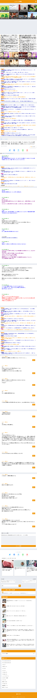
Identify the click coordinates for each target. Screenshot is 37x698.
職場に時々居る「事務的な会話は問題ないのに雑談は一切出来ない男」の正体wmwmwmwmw (27, 35)
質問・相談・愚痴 (13, 558)
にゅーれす (4, 668)
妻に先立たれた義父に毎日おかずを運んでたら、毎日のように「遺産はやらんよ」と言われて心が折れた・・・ (9, 41)
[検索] (20, 586)
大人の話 (7, 558)
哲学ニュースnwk (5, 687)
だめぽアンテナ (4, 666)
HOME (19, 694)
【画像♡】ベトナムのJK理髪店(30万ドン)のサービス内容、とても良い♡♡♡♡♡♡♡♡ (27, 40)
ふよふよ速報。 (18, 1)
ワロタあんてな (4, 672)
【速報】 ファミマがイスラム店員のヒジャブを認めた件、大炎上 (8, 37)
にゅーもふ (4, 670)
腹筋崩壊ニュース (5, 685)
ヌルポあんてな (4, 674)
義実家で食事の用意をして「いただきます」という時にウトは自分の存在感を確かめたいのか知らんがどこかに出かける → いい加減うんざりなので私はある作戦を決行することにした (9, 43)
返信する (34, 395)
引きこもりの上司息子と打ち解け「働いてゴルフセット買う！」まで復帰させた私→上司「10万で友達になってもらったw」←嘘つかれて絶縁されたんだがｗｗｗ (28, 44)
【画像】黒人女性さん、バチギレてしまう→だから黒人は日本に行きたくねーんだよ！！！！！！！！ (9, 51)
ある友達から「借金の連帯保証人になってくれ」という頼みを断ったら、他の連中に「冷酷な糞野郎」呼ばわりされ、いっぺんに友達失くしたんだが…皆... (9, 46)
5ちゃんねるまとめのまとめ (6, 662)
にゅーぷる (4, 679)
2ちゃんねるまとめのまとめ (6, 660)
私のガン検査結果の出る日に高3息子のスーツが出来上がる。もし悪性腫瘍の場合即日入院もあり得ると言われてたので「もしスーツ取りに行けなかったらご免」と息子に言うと (27, 38)
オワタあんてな (4, 683)
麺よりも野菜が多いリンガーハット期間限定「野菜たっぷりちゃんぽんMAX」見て (9, 35)
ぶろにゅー (4, 664)
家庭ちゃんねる (4, 681)
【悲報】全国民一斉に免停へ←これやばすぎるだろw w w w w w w (9, 50)
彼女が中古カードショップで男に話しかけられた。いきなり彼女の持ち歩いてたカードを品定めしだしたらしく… (9, 39)
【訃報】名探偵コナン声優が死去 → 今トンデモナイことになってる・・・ (27, 42)
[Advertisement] (18, 26)
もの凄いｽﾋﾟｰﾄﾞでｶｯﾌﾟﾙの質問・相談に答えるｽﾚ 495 (8, 153)
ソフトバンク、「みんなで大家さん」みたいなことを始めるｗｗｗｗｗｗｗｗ (9, 48)
